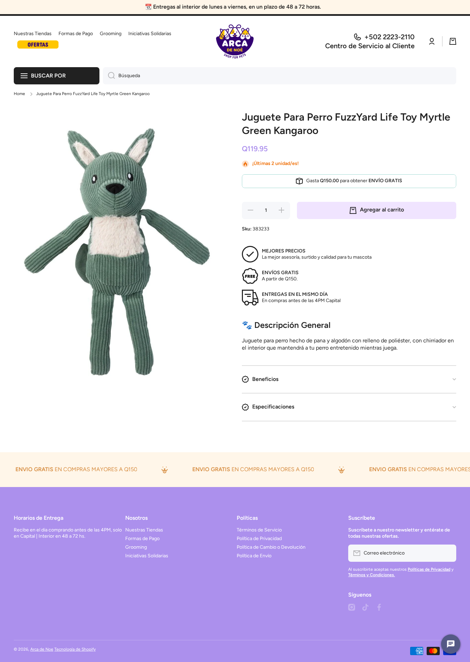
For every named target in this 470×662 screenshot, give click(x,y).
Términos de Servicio (259, 530)
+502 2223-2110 (389, 37)
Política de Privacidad (259, 538)
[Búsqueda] (109, 75)
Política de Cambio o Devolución (271, 547)
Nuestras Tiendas (144, 530)
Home (19, 93)
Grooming (136, 547)
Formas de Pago (142, 538)
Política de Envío (254, 556)
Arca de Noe (41, 649)
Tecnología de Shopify (75, 649)
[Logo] (235, 41)
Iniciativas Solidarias (146, 556)
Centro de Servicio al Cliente (370, 46)
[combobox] (279, 75)
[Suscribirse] (447, 553)
